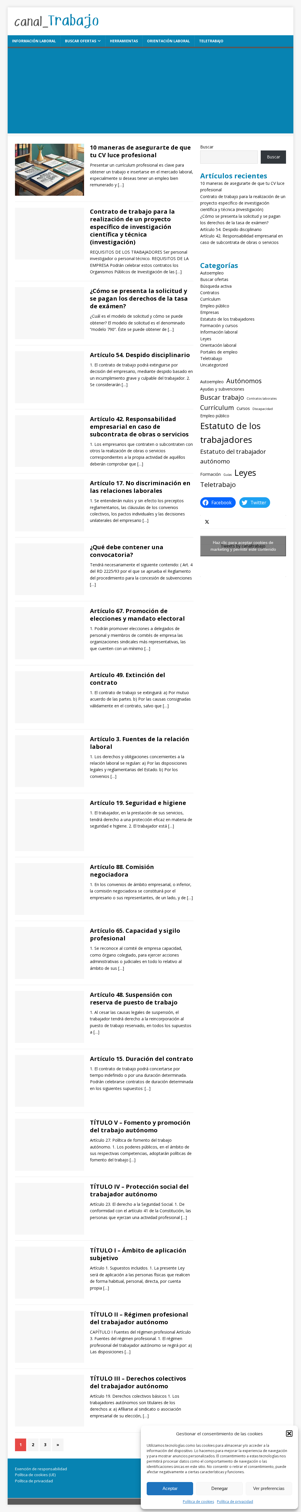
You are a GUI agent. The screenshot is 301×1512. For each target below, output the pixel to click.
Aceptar (170, 1488)
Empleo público (214, 306)
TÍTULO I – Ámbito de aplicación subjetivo (138, 1254)
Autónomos (244, 380)
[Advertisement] (151, 92)
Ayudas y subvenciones (222, 389)
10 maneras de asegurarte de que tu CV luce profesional (140, 151)
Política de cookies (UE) (35, 1474)
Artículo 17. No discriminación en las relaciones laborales (140, 487)
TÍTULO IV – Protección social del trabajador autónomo (139, 1190)
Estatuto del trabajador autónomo (233, 456)
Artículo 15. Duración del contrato (141, 1059)
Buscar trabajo (222, 397)
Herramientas (124, 40)
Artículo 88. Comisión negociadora (122, 870)
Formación (210, 474)
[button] (289, 1433)
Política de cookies (198, 1501)
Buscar (206, 147)
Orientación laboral (168, 40)
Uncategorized (214, 365)
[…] (121, 184)
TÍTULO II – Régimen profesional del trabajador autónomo (139, 1318)
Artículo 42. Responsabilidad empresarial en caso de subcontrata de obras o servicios (139, 426)
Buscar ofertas (80, 40)
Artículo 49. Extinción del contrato (127, 678)
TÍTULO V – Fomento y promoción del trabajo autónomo (140, 1126)
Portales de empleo (219, 352)
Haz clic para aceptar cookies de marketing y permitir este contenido (243, 546)
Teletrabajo (211, 40)
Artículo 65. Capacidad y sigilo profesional (135, 934)
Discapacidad (262, 409)
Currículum (210, 299)
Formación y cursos (219, 325)
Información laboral (34, 40)
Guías (227, 475)
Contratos (209, 292)
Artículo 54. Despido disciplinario (140, 355)
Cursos (243, 408)
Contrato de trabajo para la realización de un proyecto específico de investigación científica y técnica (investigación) (132, 226)
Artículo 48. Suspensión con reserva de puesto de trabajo (134, 998)
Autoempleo (212, 273)
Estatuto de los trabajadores (227, 319)
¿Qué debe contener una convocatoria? (126, 551)
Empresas (209, 312)
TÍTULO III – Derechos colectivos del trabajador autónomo (138, 1382)
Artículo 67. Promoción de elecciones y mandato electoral (137, 614)
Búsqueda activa (216, 286)
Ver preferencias (269, 1488)
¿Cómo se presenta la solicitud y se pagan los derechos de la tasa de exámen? (139, 298)
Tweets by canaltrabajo (243, 546)
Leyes (205, 338)
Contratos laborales (262, 398)
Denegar (219, 1488)
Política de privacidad (235, 1501)
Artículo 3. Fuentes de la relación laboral (139, 743)
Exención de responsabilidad (41, 1468)
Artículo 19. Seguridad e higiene (138, 803)
